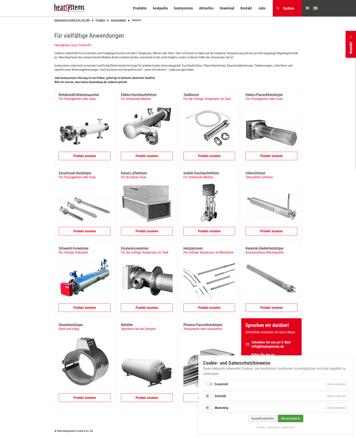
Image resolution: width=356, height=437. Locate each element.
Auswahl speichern (262, 418)
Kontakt (261, 427)
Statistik (220, 396)
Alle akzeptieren (290, 418)
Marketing (221, 408)
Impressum (273, 427)
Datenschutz (288, 427)
